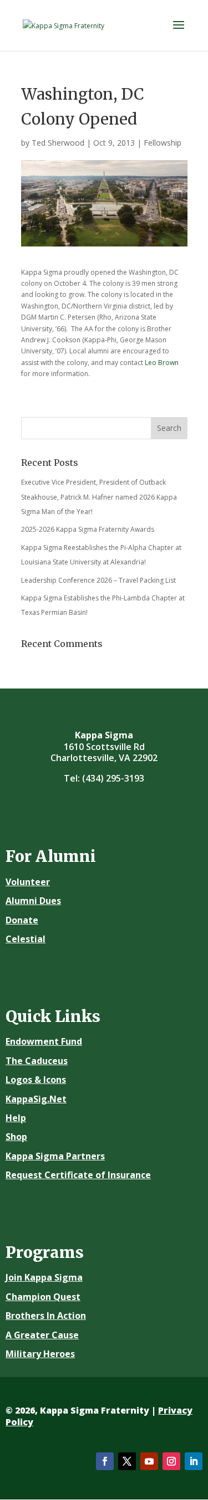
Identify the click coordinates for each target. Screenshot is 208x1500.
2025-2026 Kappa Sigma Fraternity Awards (87, 529)
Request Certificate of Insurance (78, 1175)
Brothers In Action (46, 1315)
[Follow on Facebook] (105, 1461)
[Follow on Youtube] (149, 1461)
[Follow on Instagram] (171, 1461)
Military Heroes (40, 1354)
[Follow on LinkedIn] (193, 1461)
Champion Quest (43, 1297)
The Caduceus (37, 1061)
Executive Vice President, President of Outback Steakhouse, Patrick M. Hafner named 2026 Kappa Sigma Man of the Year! (99, 496)
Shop (16, 1137)
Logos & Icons (36, 1079)
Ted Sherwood (58, 142)
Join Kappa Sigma (44, 1277)
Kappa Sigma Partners (55, 1156)
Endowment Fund (44, 1041)
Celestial (25, 939)
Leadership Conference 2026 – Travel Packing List (98, 580)
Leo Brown (162, 362)
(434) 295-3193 (113, 778)
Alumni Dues (33, 901)
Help (16, 1118)
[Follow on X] (127, 1461)
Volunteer (28, 882)
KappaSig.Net (36, 1099)
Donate (22, 920)
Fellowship (162, 142)
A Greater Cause (42, 1335)
